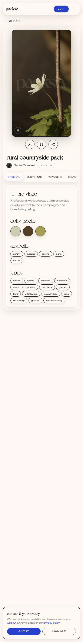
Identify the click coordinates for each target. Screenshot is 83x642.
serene (45, 253)
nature (16, 280)
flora (15, 294)
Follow (46, 165)
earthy (16, 253)
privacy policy (51, 622)
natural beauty (54, 300)
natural (31, 253)
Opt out (11, 622)
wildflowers (31, 294)
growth (35, 300)
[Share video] (53, 144)
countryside (50, 294)
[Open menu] (73, 9)
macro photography (24, 287)
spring (30, 280)
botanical (62, 280)
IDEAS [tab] (72, 177)
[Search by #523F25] (28, 231)
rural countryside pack (34, 157)
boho (59, 253)
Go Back (15, 20)
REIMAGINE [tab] (55, 177)
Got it (24, 631)
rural (66, 294)
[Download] (29, 144)
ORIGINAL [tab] (14, 177)
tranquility (18, 300)
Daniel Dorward (24, 165)
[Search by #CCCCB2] (15, 231)
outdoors (47, 287)
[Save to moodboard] (41, 144)
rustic (16, 260)
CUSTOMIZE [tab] (34, 177)
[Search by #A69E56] (40, 231)
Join (61, 8)
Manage (59, 631)
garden (63, 287)
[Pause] (17, 130)
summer (45, 280)
